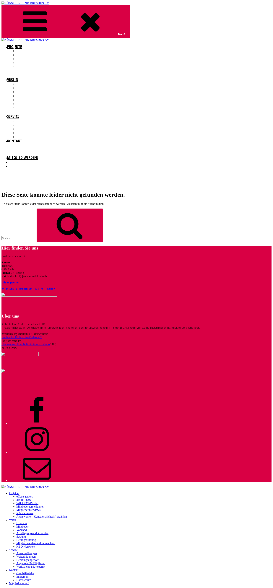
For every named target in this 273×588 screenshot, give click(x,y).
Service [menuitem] (13, 549)
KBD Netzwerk (23, 112)
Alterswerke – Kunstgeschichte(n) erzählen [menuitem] (41, 516)
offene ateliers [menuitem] (24, 496)
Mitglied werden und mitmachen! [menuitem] (35, 543)
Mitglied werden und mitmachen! (34, 108)
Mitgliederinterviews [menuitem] (28, 509)
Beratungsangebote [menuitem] (27, 559)
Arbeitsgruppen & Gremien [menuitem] (32, 533)
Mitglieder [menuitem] (22, 526)
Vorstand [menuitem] (21, 529)
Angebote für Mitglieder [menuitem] (30, 563)
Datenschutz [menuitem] (23, 580)
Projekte (14, 46)
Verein (12, 79)
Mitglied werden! (22, 157)
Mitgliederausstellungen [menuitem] (30, 506)
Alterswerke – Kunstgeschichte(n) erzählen (40, 75)
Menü (121, 34)
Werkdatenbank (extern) (29, 137)
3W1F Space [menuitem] (24, 499)
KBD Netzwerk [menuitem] (25, 546)
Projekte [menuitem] (14, 493)
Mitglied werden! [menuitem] (19, 583)
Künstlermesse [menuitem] (24, 513)
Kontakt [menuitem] (13, 570)
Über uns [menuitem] (21, 523)
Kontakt (14, 140)
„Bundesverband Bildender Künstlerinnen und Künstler (25, 344)
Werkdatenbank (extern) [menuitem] (30, 566)
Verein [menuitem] (13, 519)
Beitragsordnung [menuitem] (26, 539)
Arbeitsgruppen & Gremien (30, 96)
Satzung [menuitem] (21, 536)
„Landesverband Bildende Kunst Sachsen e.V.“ (21, 337)
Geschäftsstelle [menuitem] (25, 573)
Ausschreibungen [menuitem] (26, 553)
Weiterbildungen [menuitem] (26, 556)
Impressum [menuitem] (22, 576)
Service (13, 116)
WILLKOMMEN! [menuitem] (27, 503)
